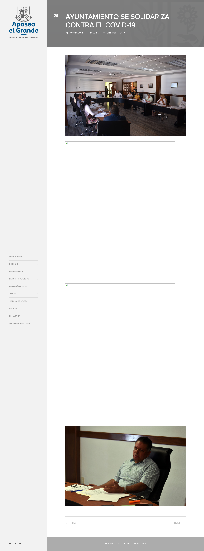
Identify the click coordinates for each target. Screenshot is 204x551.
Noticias (13, 309)
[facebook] (15, 544)
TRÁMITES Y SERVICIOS (19, 279)
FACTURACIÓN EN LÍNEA (19, 323)
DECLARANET (14, 316)
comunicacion (76, 33)
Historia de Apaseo (18, 301)
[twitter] (20, 544)
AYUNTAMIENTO (16, 257)
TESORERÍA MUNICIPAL (19, 286)
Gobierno (13, 264)
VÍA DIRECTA (14, 294)
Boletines (95, 33)
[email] (10, 544)
